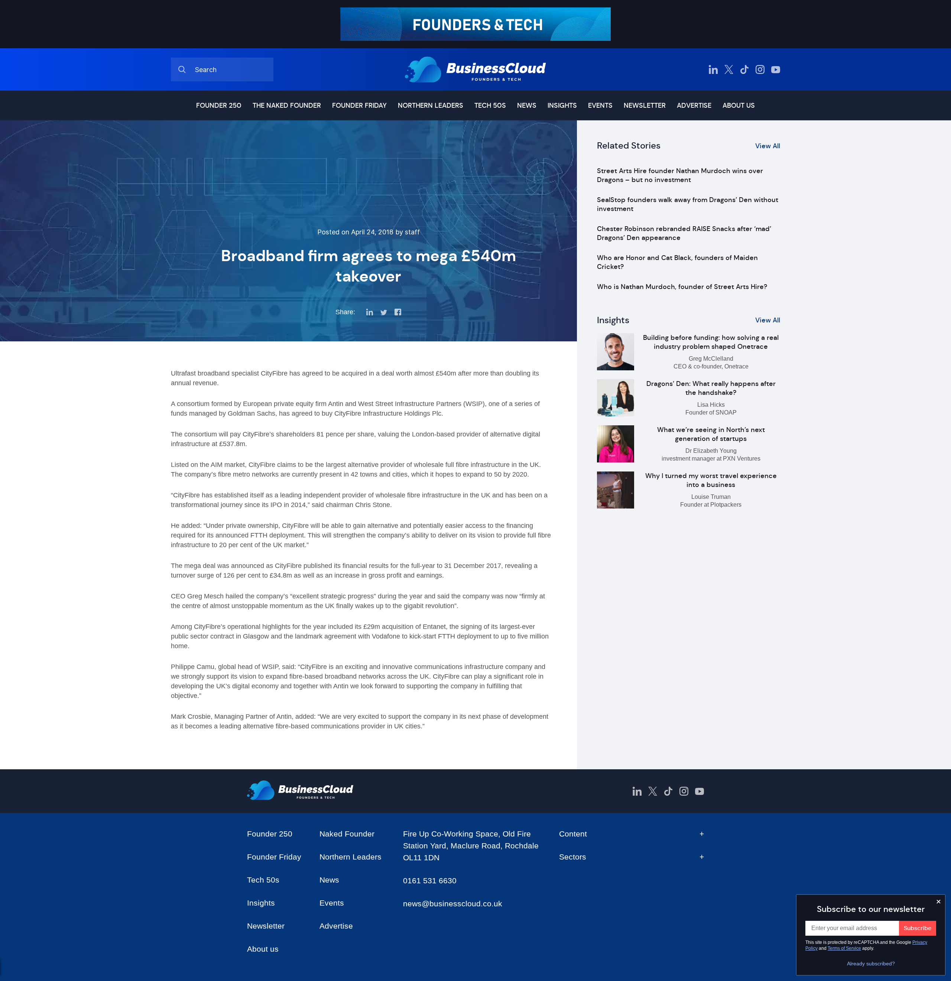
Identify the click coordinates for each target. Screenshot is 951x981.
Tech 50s (490, 105)
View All (767, 146)
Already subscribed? (871, 963)
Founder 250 (218, 105)
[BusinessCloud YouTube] (775, 69)
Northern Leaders (430, 105)
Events (600, 105)
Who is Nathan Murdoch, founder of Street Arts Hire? (682, 287)
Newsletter (645, 105)
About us (739, 105)
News (526, 105)
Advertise (694, 105)
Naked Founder (346, 833)
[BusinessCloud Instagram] (760, 69)
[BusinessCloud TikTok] (744, 69)
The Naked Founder (287, 105)
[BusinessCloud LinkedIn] (713, 69)
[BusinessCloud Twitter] (728, 69)
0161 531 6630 (430, 880)
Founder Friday (359, 105)
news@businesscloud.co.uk (452, 903)
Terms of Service (844, 948)
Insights (562, 105)
